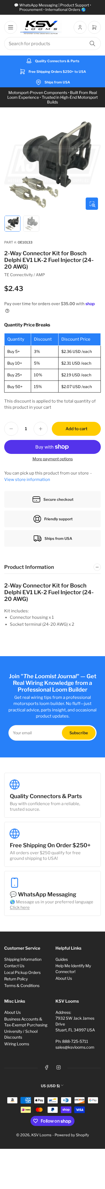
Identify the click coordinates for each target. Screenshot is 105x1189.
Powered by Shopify (72, 1135)
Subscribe (78, 732)
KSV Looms (41, 1135)
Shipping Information (22, 959)
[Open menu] (10, 27)
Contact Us (14, 965)
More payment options (52, 458)
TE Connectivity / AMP (24, 274)
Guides (61, 959)
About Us (63, 978)
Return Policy (16, 978)
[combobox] (52, 43)
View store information (27, 479)
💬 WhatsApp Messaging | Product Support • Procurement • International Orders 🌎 (52, 7)
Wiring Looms (16, 1043)
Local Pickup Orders (22, 972)
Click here (20, 907)
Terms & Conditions (21, 985)
